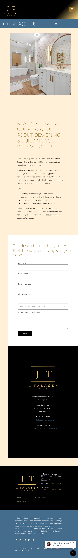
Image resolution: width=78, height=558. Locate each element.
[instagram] (25, 540)
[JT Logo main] (11, 5)
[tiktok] (29, 540)
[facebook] (16, 540)
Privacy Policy (35, 548)
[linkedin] (33, 540)
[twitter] (20, 540)
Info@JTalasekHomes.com (43, 420)
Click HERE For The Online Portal (44, 428)
